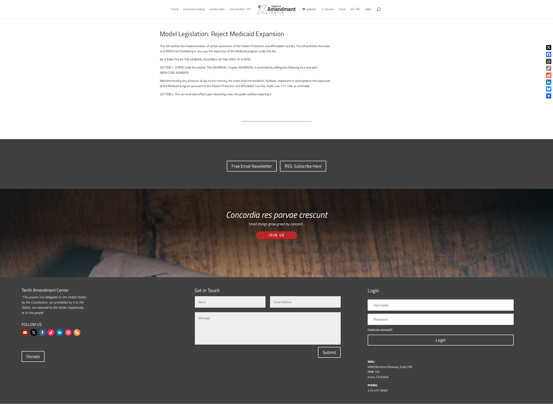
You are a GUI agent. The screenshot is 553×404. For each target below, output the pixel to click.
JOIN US (277, 235)
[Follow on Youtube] (25, 332)
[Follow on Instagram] (68, 332)
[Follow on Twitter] (33, 332)
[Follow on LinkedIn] (59, 332)
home (174, 9)
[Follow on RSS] (76, 332)
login (368, 9)
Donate (33, 356)
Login (441, 340)
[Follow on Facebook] (42, 332)
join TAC (355, 9)
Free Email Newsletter (252, 166)
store (342, 9)
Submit (329, 352)
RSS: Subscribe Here (303, 166)
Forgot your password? (380, 329)
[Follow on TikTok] (51, 332)
